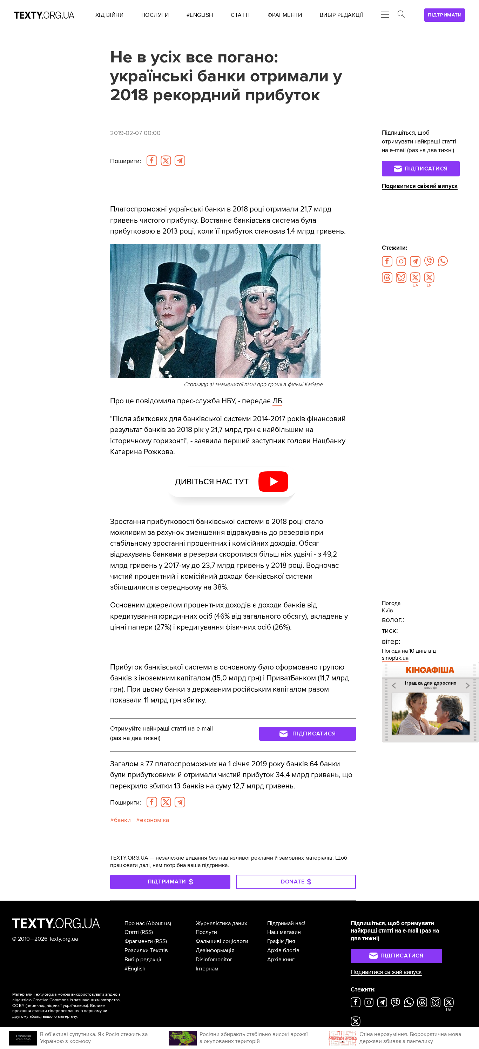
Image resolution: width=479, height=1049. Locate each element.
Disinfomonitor (214, 959)
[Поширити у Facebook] (152, 160)
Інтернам (207, 968)
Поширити (125, 161)
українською (75, 1005)
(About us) (158, 923)
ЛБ (277, 401)
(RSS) (146, 932)
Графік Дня (281, 941)
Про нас (134, 923)
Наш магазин (284, 932)
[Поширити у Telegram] (180, 160)
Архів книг (281, 959)
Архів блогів (283, 950)
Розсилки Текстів (146, 950)
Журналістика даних (221, 923)
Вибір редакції (142, 959)
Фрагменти (138, 941)
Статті (131, 932)
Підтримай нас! (286, 923)
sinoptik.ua (395, 657)
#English (135, 968)
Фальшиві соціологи (222, 941)
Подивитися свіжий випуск (420, 186)
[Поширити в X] (166, 160)
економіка (154, 820)
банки (122, 820)
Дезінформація (215, 950)
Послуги (206, 932)
